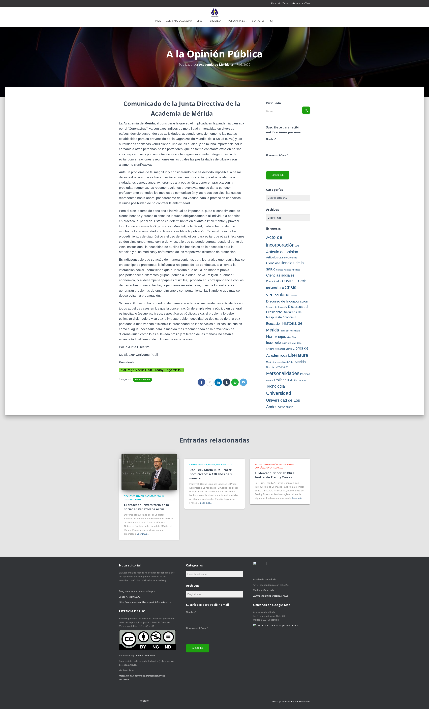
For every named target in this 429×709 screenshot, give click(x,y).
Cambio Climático (288, 257)
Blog (200, 21)
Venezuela (285, 407)
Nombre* (271, 139)
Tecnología (275, 386)
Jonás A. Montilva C (145, 655)
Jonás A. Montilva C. (130, 596)
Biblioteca (216, 21)
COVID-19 (289, 281)
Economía (289, 317)
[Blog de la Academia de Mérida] (214, 12)
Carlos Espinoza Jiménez (202, 464)
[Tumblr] (226, 382)
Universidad (278, 393)
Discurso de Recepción (276, 307)
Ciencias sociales (280, 275)
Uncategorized (142, 380)
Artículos (272, 257)
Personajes (281, 367)
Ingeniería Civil (289, 343)
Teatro (302, 380)
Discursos (129, 496)
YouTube (306, 3)
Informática (291, 337)
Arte (297, 246)
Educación (274, 323)
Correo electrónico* (277, 155)
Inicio (158, 21)
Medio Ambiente (274, 362)
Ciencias (272, 263)
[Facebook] (201, 382)
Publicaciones (236, 21)
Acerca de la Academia (179, 21)
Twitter (285, 3)
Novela (270, 367)
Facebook (275, 3)
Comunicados (273, 281)
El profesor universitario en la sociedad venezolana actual (146, 507)
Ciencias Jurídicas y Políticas (288, 270)
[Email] (243, 382)
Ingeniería (273, 342)
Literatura (298, 355)
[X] (209, 382)
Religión (292, 380)
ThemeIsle (304, 701)
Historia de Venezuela (290, 331)
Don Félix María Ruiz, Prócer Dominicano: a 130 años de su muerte (211, 474)
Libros (289, 349)
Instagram (295, 3)
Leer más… (143, 533)
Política (280, 380)
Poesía (269, 380)
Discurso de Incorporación (287, 301)
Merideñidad (288, 362)
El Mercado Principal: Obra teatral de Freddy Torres (274, 475)
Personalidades (282, 373)
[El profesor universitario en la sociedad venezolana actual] (149, 471)
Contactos (258, 21)
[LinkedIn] (218, 382)
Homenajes (276, 336)
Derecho (293, 296)
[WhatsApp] (235, 382)
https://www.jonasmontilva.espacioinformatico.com (145, 602)
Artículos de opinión (266, 464)
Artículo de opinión (282, 252)
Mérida (300, 362)
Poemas (305, 374)
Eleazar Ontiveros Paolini (150, 496)
